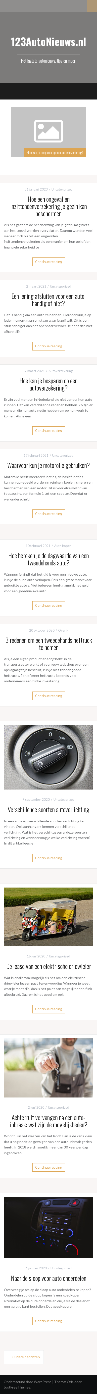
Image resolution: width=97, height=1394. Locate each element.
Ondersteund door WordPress (27, 1382)
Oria (70, 1382)
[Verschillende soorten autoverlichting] (48, 757)
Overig (63, 630)
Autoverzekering (60, 371)
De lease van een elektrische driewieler (48, 966)
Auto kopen (62, 546)
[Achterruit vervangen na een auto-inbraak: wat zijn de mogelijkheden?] (48, 1067)
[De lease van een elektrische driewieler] (48, 916)
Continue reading (48, 261)
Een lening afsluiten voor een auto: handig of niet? (48, 299)
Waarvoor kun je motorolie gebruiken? (48, 465)
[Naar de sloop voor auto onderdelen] (48, 1227)
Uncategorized (62, 189)
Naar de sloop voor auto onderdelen (48, 1278)
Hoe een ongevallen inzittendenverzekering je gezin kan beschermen (48, 206)
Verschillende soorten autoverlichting (48, 809)
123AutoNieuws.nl (48, 41)
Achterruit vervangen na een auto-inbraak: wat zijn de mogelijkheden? (48, 1120)
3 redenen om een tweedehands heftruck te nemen (48, 643)
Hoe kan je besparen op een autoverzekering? (39, 152)
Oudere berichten (26, 1357)
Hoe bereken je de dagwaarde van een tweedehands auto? (48, 558)
